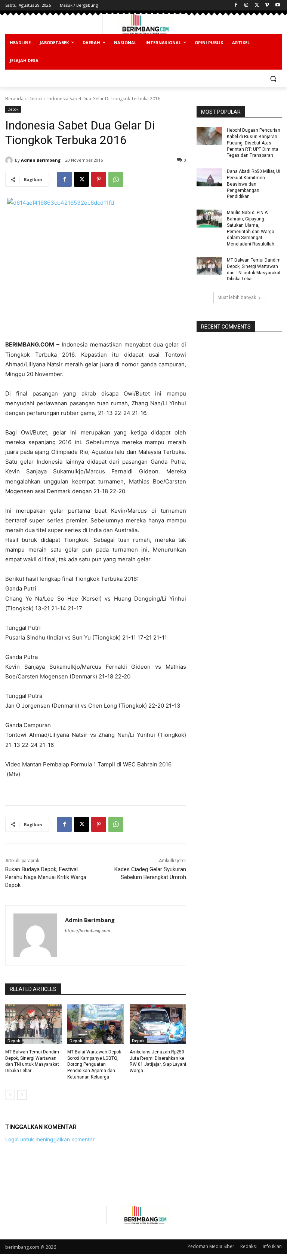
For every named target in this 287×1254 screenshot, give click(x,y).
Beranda (14, 98)
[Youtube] (277, 5)
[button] (273, 79)
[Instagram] (246, 5)
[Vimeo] (267, 5)
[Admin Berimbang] (10, 160)
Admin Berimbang (41, 160)
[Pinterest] (98, 179)
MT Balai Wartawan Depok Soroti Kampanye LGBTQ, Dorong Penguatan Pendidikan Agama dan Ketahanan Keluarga (94, 1064)
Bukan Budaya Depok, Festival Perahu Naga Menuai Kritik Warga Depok (45, 877)
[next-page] (22, 1095)
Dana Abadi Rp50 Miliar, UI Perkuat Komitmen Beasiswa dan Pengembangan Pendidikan (253, 184)
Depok (35, 98)
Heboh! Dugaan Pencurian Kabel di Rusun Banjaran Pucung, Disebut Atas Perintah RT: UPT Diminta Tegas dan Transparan (253, 143)
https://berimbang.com (87, 930)
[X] (257, 5)
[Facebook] (236, 5)
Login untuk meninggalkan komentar (50, 1139)
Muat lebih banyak (236, 297)
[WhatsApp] (115, 179)
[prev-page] (10, 1095)
